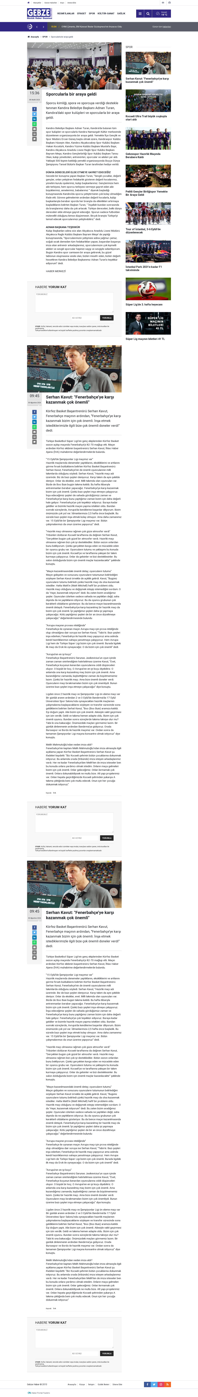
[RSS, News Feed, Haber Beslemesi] (167, 1384)
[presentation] (36, 26)
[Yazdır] (34, 134)
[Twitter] (34, 114)
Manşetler (37, 3)
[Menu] (140, 13)
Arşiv (62, 3)
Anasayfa (34, 37)
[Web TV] (162, 2)
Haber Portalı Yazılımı (41, 1393)
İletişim (91, 1384)
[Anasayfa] (28, 3)
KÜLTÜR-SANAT (106, 13)
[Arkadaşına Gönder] (34, 129)
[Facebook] (34, 109)
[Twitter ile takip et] (154, 1384)
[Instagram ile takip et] (160, 1384)
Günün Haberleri (50, 3)
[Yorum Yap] (34, 139)
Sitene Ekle (71, 3)
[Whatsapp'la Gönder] (34, 124)
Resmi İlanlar (65, 13)
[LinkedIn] (34, 119)
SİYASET (81, 13)
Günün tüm (161, 26)
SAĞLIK (121, 13)
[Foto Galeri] (169, 2)
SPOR (92, 13)
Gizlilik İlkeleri (103, 1384)
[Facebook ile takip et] (147, 1384)
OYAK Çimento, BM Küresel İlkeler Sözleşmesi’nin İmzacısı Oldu (92, 26)
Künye (82, 1384)
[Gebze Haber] (39, 13)
